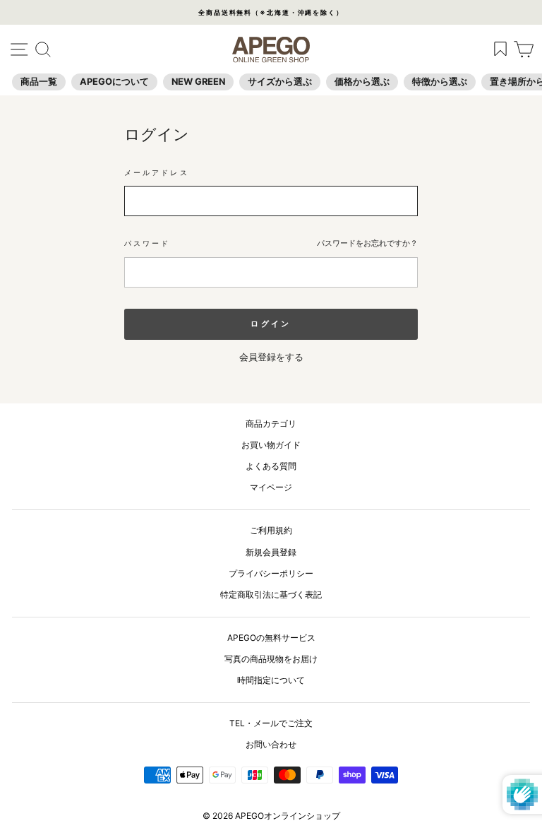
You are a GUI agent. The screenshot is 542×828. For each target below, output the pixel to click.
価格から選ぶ (362, 81)
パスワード (147, 243)
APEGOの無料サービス (271, 637)
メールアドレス (156, 172)
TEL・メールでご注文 (271, 723)
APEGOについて (114, 81)
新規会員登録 (271, 552)
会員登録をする (271, 357)
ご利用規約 (271, 530)
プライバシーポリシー (271, 573)
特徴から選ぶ (439, 81)
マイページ (271, 487)
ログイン (271, 324)
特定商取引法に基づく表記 (271, 594)
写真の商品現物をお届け (271, 658)
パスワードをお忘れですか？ (367, 243)
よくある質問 (271, 466)
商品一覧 (38, 81)
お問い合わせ (271, 744)
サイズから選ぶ (280, 81)
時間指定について (271, 680)
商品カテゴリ (271, 423)
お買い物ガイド (271, 444)
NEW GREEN (198, 81)
